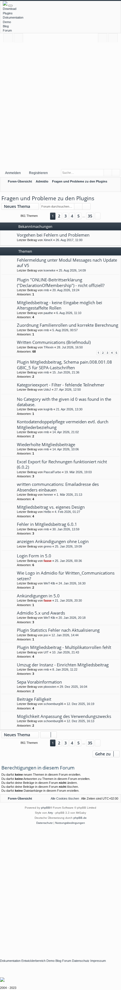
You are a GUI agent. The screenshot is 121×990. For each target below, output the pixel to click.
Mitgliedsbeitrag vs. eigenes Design (51, 507)
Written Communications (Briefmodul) (54, 342)
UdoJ (47, 389)
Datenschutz (80, 960)
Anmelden (13, 173)
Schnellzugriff (9, 38)
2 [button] (59, 216)
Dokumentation (13, 17)
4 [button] (72, 216)
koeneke (49, 270)
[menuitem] (115, 181)
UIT (46, 652)
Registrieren (38, 173)
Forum (7, 30)
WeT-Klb (49, 583)
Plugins (8, 13)
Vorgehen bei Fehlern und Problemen (53, 235)
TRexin (48, 347)
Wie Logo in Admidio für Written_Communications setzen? (66, 575)
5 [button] (78, 216)
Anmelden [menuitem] (103, 38)
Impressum (98, 960)
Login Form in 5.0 (34, 556)
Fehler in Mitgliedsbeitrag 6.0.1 (47, 524)
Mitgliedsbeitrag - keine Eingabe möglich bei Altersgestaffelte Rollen (59, 305)
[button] (44, 216)
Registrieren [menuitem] (114, 38)
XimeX (48, 240)
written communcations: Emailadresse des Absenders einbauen (58, 486)
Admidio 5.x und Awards (41, 613)
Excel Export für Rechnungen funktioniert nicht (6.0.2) (62, 464)
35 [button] (90, 216)
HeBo (47, 511)
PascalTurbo (52, 472)
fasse (47, 560)
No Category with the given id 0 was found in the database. (64, 401)
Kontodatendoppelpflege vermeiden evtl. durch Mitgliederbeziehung (62, 424)
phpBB (45, 807)
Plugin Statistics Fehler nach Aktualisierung (58, 630)
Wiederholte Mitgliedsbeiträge (46, 444)
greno (47, 546)
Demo (7, 22)
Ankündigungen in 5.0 (38, 596)
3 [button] (65, 216)
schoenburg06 (53, 704)
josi (46, 635)
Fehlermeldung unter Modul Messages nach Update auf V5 (67, 262)
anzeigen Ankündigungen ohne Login (53, 541)
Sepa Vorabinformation (39, 682)
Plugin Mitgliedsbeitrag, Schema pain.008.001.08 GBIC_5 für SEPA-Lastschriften (64, 364)
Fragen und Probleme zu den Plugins (47, 198)
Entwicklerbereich (33, 960)
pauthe (48, 313)
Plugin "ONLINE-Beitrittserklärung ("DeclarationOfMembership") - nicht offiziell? (60, 282)
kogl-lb (48, 409)
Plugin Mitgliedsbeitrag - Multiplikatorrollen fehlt (64, 647)
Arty (50, 812)
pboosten (50, 686)
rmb (46, 290)
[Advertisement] (60, 105)
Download (9, 8)
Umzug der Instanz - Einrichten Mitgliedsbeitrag (63, 665)
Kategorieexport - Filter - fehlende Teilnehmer (60, 385)
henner (48, 494)
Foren (19, 38)
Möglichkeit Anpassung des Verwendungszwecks (64, 716)
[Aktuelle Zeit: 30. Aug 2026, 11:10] (115, 188)
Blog (6, 26)
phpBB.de (80, 817)
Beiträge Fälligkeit (34, 699)
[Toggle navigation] (10, 5)
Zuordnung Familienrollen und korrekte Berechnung (67, 325)
